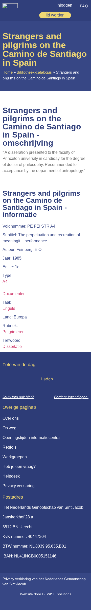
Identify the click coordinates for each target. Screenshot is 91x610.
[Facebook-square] (31, 602)
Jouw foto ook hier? (18, 397)
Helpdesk (11, 476)
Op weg (9, 428)
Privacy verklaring (19, 486)
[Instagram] (52, 602)
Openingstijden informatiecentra (31, 437)
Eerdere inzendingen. (71, 397)
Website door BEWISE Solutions (45, 594)
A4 (5, 281)
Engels (9, 308)
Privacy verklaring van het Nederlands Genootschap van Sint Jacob (44, 581)
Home (8, 72)
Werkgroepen (15, 457)
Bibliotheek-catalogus (34, 72)
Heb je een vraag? (19, 466)
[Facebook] (42, 602)
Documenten (14, 294)
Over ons (11, 418)
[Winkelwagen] (78, 15)
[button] (85, 14)
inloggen (64, 5)
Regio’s (9, 447)
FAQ (84, 6)
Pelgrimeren (14, 332)
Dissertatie (12, 346)
